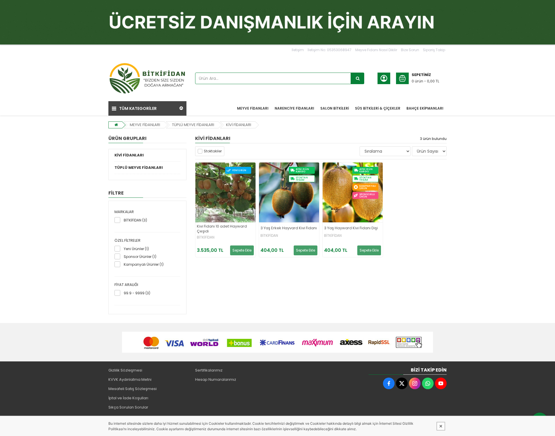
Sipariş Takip (434, 49)
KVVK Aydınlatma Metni (129, 379)
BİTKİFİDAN (205, 237)
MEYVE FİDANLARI (145, 125)
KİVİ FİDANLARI (238, 125)
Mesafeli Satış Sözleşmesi (132, 388)
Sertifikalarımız (209, 370)
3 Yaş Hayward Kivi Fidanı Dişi (351, 228)
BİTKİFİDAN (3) (135, 220)
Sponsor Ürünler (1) (140, 256)
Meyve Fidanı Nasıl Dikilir (376, 49)
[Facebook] (389, 383)
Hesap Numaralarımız (215, 379)
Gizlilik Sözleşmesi (125, 370)
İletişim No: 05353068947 (330, 49)
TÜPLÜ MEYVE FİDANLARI (193, 125)
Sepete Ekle (241, 250)
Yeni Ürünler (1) (136, 248)
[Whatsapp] (428, 383)
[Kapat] (440, 426)
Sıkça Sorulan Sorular (128, 407)
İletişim (298, 49)
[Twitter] (402, 383)
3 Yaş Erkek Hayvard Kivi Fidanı (288, 228)
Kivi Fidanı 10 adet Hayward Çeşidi (222, 229)
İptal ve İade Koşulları (128, 398)
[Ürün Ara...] (357, 78)
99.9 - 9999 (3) (137, 293)
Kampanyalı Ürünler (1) (144, 264)
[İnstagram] (415, 383)
